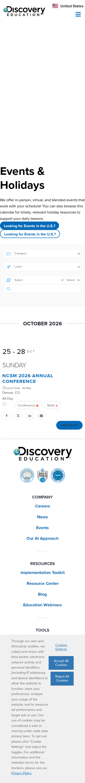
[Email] (41, 415)
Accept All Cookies (61, 663)
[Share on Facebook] (7, 415)
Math (51, 405)
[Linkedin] (30, 415)
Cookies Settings (61, 647)
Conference (26, 405)
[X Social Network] (18, 415)
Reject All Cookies (62, 678)
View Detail (69, 425)
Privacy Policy (21, 773)
